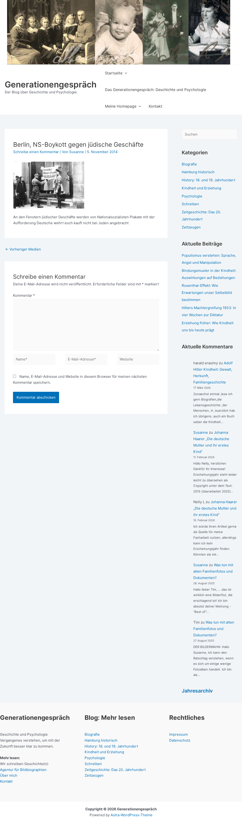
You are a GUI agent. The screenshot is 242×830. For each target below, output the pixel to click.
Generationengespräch (50, 84)
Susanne (200, 432)
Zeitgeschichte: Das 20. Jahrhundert (115, 769)
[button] (124, 73)
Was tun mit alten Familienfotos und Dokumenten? (213, 571)
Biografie (189, 164)
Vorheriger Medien (23, 249)
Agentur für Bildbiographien (23, 769)
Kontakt (6, 781)
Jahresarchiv (197, 691)
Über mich (8, 775)
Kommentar (24, 295)
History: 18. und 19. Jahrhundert (208, 180)
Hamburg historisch (198, 172)
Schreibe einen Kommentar (36, 152)
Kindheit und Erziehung (201, 188)
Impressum (178, 734)
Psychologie (192, 196)
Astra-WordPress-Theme (131, 815)
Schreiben (190, 204)
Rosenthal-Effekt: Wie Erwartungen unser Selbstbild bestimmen (207, 292)
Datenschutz (179, 740)
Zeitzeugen (191, 227)
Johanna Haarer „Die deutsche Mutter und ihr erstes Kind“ (215, 508)
